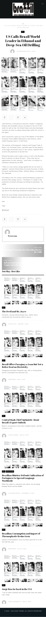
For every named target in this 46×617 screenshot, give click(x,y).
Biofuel (5, 210)
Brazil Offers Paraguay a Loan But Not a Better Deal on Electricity (22, 365)
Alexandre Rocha (14, 493)
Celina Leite (12, 324)
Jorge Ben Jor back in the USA (17, 589)
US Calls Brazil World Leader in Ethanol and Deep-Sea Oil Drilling (24, 26)
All (23, 24)
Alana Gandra (13, 435)
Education (9, 471)
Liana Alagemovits (14, 601)
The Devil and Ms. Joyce (14, 311)
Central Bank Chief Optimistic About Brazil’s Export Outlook (20, 421)
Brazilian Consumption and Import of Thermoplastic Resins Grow (21, 535)
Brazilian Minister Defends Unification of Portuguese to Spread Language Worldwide (23, 478)
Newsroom (22, 51)
